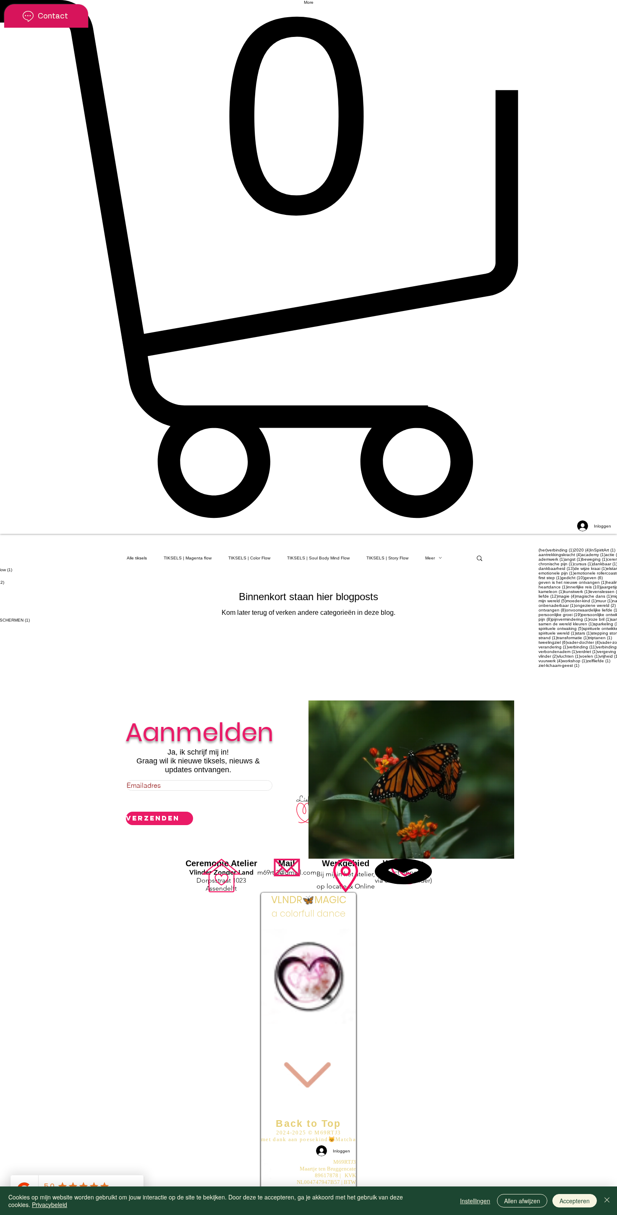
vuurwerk (550, 660)
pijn (545, 619)
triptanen (600, 637)
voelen (589, 656)
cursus (583, 564)
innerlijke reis (584, 587)
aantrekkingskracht (560, 554)
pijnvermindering (570, 619)
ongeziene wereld (595, 605)
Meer (430, 558)
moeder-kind (581, 600)
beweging (594, 559)
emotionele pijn (556, 573)
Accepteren (574, 1201)
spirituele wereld (557, 633)
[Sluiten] (607, 1200)
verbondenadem (558, 651)
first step (550, 577)
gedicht (572, 577)
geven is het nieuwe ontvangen (572, 582)
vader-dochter (583, 642)
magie (567, 596)
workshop (574, 660)
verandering (553, 647)
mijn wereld (552, 600)
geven (593, 577)
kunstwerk (576, 591)
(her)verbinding (556, 550)
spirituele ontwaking (561, 628)
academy (593, 554)
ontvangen (552, 610)
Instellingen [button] (475, 1201)
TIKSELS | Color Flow (249, 558)
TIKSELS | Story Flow (387, 558)
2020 (582, 550)
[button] (308, 259)
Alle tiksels (137, 558)
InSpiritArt (602, 550)
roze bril (600, 619)
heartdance (553, 587)
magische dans (594, 596)
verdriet (587, 651)
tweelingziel (553, 642)
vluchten (568, 656)
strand (548, 637)
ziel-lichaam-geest (559, 665)
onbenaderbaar (557, 605)
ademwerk (552, 559)
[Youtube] (308, 1164)
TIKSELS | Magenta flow (188, 558)
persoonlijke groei (560, 614)
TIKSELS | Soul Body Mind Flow (318, 558)
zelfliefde (598, 660)
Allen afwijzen (522, 1201)
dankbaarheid (556, 568)
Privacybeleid (49, 1204)
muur (604, 600)
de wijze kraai (590, 568)
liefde (548, 596)
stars (583, 633)
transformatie (572, 637)
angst (573, 559)
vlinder (548, 656)
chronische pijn (556, 564)
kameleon (551, 591)
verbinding (582, 647)
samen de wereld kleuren (566, 624)
